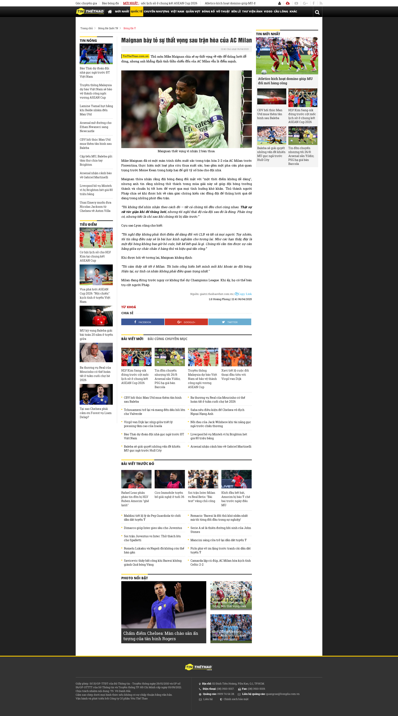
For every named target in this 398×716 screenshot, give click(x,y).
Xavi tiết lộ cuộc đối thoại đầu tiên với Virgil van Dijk (235, 374)
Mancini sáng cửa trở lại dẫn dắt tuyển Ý (219, 540)
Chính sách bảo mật (236, 699)
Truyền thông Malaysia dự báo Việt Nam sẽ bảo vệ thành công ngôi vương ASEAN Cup (202, 378)
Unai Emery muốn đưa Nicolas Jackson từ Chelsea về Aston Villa (95, 206)
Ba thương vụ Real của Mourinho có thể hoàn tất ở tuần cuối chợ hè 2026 (218, 399)
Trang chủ (86, 28)
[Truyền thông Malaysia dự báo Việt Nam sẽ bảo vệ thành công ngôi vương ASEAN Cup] (203, 357)
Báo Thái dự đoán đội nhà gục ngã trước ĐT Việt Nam (154, 436)
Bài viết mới (132, 339)
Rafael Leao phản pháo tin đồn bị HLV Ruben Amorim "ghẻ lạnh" (135, 499)
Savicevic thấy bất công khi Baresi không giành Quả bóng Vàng (153, 562)
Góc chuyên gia (86, 3)
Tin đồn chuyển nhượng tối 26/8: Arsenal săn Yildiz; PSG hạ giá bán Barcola (167, 378)
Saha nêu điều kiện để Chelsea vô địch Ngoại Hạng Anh (217, 412)
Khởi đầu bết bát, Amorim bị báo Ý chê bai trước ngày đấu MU (235, 499)
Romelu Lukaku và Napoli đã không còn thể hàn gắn (154, 550)
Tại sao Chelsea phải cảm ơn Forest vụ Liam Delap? (96, 413)
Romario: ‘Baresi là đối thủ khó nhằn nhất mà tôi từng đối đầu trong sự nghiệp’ (219, 518)
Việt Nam (177, 11)
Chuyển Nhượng (156, 11)
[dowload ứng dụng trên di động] (288, 3)
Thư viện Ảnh (252, 11)
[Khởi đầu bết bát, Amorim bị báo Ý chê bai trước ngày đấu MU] (236, 479)
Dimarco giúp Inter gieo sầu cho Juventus (153, 528)
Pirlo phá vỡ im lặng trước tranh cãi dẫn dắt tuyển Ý (221, 550)
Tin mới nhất (268, 34)
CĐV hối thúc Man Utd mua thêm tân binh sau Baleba (153, 399)
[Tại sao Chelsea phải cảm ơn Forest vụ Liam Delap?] (96, 394)
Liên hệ (208, 699)
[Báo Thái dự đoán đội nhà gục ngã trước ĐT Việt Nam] (96, 53)
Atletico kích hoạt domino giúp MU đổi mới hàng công (226, 3)
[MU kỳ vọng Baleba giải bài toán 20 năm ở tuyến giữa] (96, 316)
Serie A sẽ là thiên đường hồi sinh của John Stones (221, 530)
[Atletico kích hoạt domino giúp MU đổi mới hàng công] (287, 55)
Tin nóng (88, 40)
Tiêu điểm (88, 224)
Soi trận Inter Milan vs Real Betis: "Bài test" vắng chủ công (201, 497)
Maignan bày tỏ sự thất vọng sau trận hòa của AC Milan (186, 39)
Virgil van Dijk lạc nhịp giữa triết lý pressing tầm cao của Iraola (148, 424)
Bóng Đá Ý (130, 28)
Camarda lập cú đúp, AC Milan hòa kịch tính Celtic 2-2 (221, 562)
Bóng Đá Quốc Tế (108, 28)
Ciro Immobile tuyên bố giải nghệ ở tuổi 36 (169, 495)
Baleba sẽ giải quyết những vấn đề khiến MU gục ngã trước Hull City (152, 448)
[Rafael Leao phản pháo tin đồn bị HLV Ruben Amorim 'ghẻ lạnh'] (136, 479)
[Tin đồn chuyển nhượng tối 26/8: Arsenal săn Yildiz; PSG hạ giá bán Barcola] (170, 357)
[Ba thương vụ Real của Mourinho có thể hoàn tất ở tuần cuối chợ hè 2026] (96, 353)
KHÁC (293, 11)
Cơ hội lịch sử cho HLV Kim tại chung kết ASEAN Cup (95, 256)
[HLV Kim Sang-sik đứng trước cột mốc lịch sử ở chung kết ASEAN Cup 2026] (136, 357)
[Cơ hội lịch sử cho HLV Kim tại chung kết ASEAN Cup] (96, 237)
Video (268, 11)
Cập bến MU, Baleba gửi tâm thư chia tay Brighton (96, 160)
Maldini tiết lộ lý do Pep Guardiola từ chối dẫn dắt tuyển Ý (152, 518)
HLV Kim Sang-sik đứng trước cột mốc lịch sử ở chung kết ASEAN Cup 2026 (135, 376)
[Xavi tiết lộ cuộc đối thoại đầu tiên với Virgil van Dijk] (236, 357)
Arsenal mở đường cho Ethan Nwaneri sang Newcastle (96, 127)
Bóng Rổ (208, 11)
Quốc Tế (136, 11)
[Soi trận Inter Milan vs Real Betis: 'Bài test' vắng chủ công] (203, 479)
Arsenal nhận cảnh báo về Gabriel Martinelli (221, 446)
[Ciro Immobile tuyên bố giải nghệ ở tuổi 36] (170, 479)
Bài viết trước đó (137, 463)
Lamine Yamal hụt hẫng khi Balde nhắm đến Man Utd (96, 110)
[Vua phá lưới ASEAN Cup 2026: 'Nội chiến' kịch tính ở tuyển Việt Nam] (96, 274)
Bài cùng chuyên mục (167, 339)
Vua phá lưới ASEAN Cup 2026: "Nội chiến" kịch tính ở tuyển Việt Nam (95, 295)
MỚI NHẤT (122, 11)
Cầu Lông (281, 11)
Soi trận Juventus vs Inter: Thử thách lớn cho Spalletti (152, 538)
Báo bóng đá (110, 3)
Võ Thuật (223, 11)
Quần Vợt (193, 11)
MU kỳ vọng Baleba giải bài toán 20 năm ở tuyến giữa (96, 334)
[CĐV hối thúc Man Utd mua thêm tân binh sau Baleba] (271, 97)
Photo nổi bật (134, 578)
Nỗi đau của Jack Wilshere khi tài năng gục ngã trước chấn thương (221, 424)
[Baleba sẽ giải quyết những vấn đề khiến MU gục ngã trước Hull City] (271, 135)
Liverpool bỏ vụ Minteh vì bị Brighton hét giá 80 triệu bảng (219, 436)
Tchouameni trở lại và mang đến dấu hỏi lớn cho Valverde (154, 412)
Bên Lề (236, 11)
